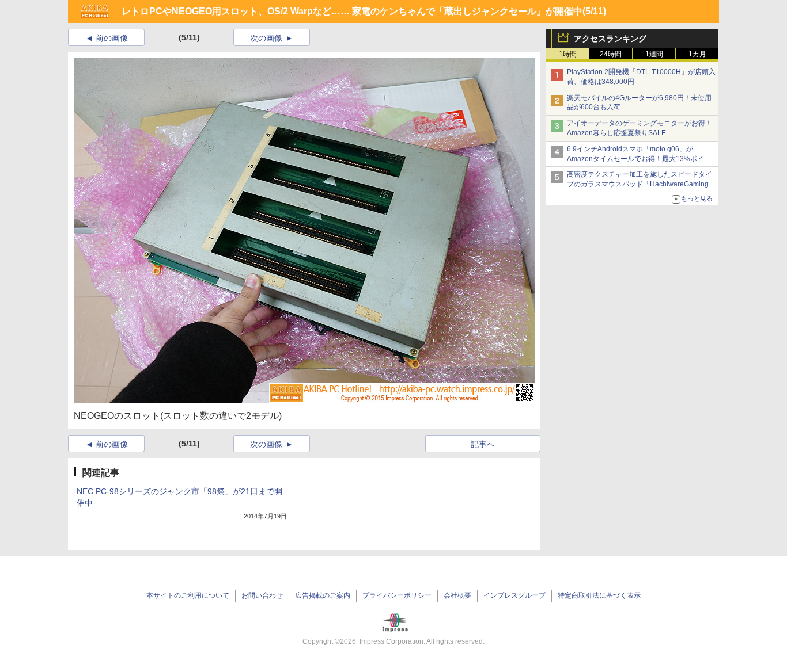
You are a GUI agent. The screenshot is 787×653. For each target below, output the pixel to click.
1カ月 (697, 54)
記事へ (483, 444)
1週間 (654, 54)
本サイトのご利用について (187, 595)
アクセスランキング (610, 38)
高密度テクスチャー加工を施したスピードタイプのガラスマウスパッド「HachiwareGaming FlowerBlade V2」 (639, 184)
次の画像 (266, 38)
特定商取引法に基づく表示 (599, 595)
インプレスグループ (514, 595)
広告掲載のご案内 (322, 595)
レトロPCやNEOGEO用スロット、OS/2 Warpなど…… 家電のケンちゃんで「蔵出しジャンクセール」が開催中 (352, 11)
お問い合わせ (262, 595)
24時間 (611, 54)
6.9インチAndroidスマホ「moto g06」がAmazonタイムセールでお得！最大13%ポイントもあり (639, 159)
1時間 (568, 54)
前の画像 (112, 38)
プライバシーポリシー (397, 595)
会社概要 (457, 595)
